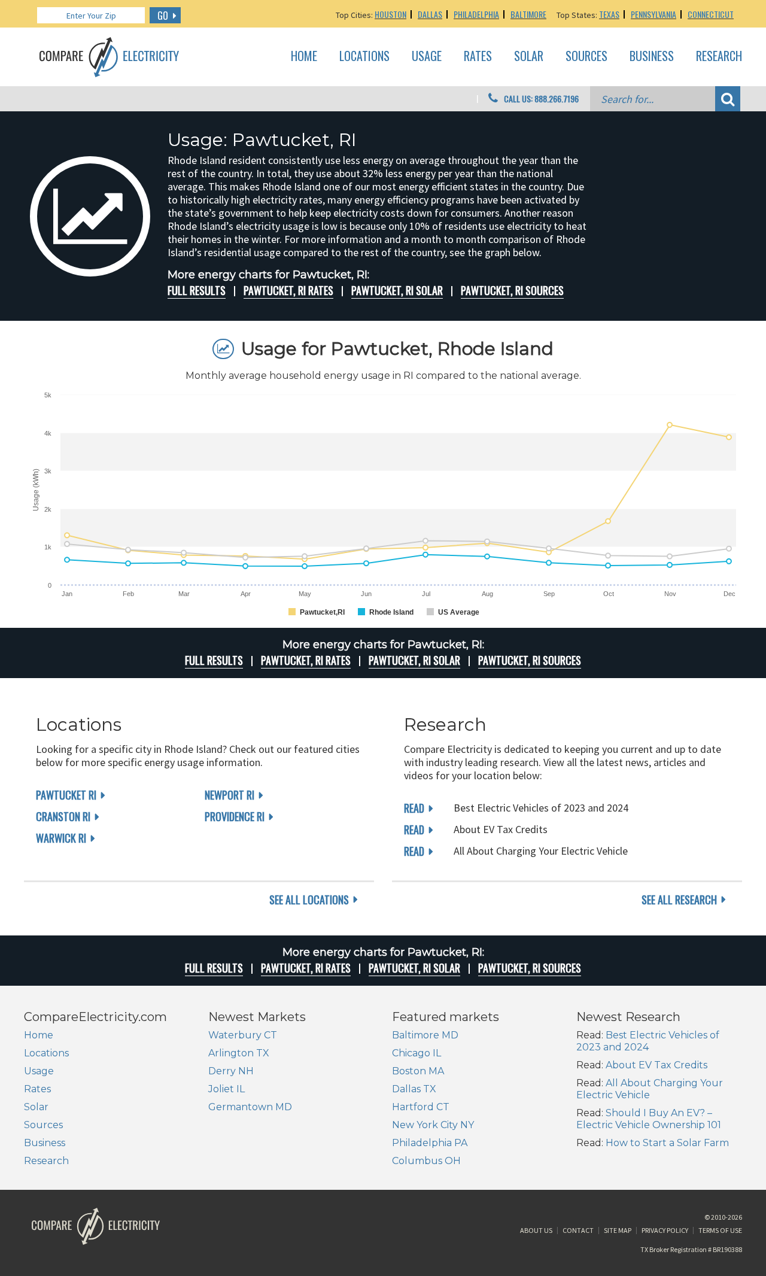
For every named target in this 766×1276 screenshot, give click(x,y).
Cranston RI (63, 816)
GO (162, 15)
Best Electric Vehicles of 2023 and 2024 (647, 1041)
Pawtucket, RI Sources (512, 290)
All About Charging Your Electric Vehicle (649, 1089)
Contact (578, 1230)
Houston (390, 14)
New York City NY (433, 1125)
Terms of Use (720, 1230)
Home (304, 56)
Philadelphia (476, 14)
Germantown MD (250, 1107)
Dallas (430, 14)
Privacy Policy (665, 1230)
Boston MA (418, 1071)
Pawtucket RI (66, 794)
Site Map (617, 1230)
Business (652, 56)
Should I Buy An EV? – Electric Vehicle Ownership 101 (648, 1119)
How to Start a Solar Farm (667, 1143)
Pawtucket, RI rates (288, 290)
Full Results (197, 290)
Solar (528, 56)
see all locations (309, 899)
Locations (364, 56)
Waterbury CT (242, 1035)
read (414, 808)
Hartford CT (420, 1107)
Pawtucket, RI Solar (397, 290)
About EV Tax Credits (656, 1065)
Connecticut (711, 14)
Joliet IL (226, 1089)
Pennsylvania (653, 14)
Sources (586, 56)
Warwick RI (61, 837)
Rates (478, 56)
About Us (536, 1230)
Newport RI (229, 794)
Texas (609, 14)
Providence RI (235, 816)
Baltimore (528, 14)
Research (719, 56)
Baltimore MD (425, 1035)
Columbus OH (426, 1160)
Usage (427, 56)
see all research (679, 899)
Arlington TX (238, 1053)
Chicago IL (416, 1053)
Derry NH (231, 1071)
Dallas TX (414, 1089)
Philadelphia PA (429, 1143)
